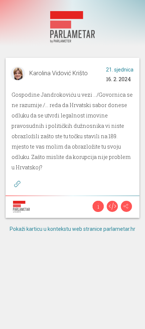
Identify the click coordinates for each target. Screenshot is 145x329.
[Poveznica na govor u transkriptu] (17, 184)
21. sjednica (119, 70)
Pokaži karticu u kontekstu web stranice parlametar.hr (72, 229)
